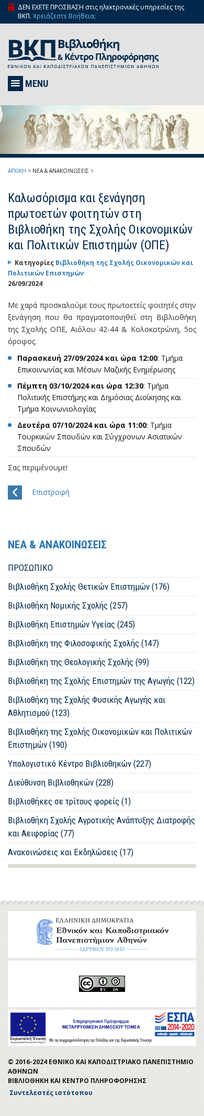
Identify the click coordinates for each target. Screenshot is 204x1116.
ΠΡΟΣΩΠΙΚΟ (30, 567)
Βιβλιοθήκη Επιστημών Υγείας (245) (71, 624)
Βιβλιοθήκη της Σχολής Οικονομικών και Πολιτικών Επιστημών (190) (100, 738)
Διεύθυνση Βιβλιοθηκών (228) (61, 782)
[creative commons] (102, 983)
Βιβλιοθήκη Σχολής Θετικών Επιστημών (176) (88, 586)
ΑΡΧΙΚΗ (17, 170)
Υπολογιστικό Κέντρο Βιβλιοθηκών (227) (79, 763)
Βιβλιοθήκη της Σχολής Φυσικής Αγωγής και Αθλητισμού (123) (86, 706)
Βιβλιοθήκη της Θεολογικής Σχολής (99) (78, 662)
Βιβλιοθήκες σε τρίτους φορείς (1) (69, 801)
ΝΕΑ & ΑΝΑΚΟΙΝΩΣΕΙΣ (60, 170)
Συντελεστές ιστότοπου (51, 1092)
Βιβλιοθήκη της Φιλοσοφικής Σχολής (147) (83, 643)
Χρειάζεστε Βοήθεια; (64, 16)
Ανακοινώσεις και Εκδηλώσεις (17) (70, 852)
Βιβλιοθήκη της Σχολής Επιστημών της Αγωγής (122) (101, 681)
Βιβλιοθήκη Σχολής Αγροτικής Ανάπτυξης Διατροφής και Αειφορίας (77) (101, 826)
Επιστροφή (51, 492)
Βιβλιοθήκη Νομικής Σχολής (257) (68, 605)
